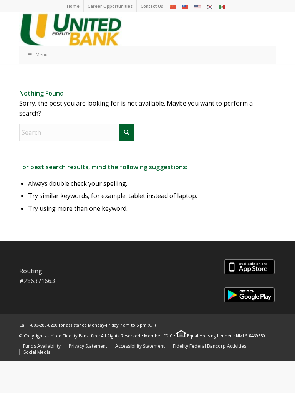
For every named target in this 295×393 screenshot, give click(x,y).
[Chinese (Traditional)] (185, 6)
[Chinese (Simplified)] (173, 6)
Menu (42, 54)
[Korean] (210, 6)
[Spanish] (222, 6)
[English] (198, 6)
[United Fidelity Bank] (70, 29)
